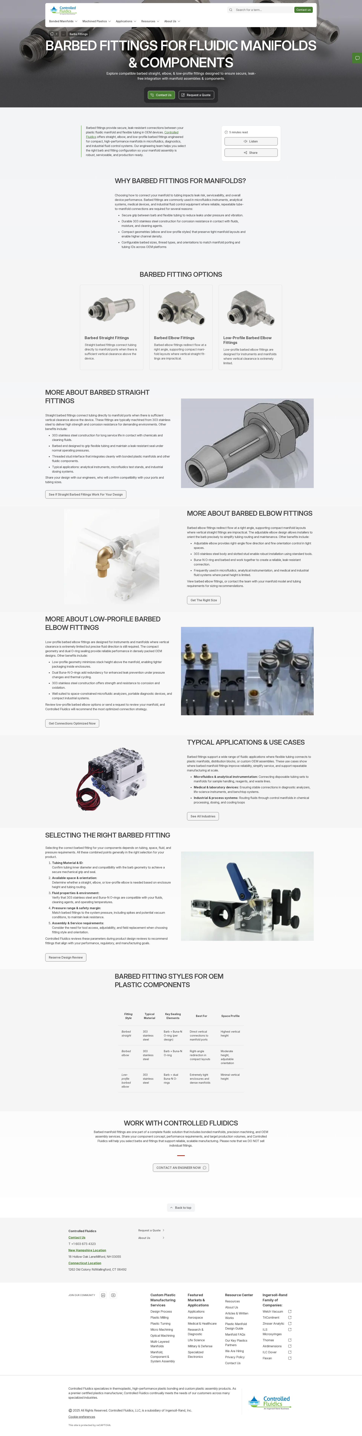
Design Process (161, 1311)
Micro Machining (161, 1329)
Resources (232, 1301)
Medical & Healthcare (202, 1323)
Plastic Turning (160, 1323)
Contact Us (233, 1363)
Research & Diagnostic (195, 1332)
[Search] (230, 9)
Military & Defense (200, 1346)
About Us (231, 1307)
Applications (196, 1311)
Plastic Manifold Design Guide (236, 1326)
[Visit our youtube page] (113, 1295)
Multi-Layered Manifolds (159, 1344)
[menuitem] (63, 21)
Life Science (196, 1340)
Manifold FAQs (235, 1334)
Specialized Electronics (195, 1354)
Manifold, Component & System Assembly (162, 1356)
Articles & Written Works (236, 1315)
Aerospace (195, 1317)
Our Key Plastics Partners (236, 1343)
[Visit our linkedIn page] (103, 1295)
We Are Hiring (234, 1351)
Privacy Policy (235, 1357)
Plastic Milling (159, 1317)
